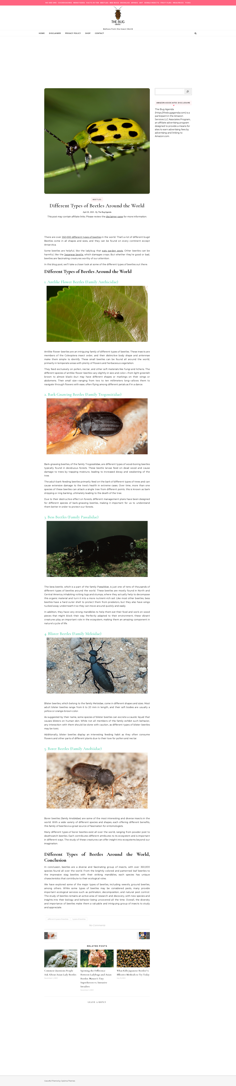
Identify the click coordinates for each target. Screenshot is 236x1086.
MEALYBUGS (178, 3)
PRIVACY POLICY (73, 33)
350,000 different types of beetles (81, 237)
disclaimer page (114, 216)
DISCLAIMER (55, 33)
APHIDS (134, 3)
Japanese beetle (73, 254)
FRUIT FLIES (166, 3)
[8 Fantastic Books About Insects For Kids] (144, 935)
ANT (141, 3)
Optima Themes (68, 1081)
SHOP (88, 33)
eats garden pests (112, 250)
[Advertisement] (118, 68)
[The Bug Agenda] (118, 17)
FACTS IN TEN (92, 3)
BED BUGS (114, 3)
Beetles (97, 199)
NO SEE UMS (51, 3)
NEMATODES (79, 3)
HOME (42, 33)
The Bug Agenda (104, 212)
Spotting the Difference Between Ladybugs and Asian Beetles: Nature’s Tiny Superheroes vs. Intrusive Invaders (95, 978)
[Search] (188, 91)
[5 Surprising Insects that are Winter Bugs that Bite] (50, 935)
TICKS (188, 3)
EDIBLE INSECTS (151, 3)
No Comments (97, 925)
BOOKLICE (125, 3)
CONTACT (99, 33)
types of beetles (79, 919)
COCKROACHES (65, 3)
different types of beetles (58, 919)
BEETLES (104, 3)
